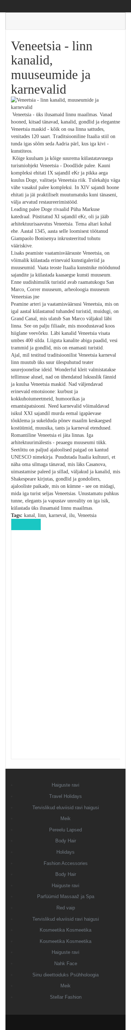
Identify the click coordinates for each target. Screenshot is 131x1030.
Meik (65, 818)
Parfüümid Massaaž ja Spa (65, 896)
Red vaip (65, 907)
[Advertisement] (66, 649)
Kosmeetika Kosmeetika (65, 930)
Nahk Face (65, 963)
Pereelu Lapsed (65, 830)
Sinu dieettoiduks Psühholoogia (65, 975)
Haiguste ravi (65, 785)
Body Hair (65, 840)
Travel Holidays (65, 796)
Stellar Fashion (66, 997)
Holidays (65, 852)
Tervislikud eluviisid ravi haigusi (65, 807)
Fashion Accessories (66, 863)
